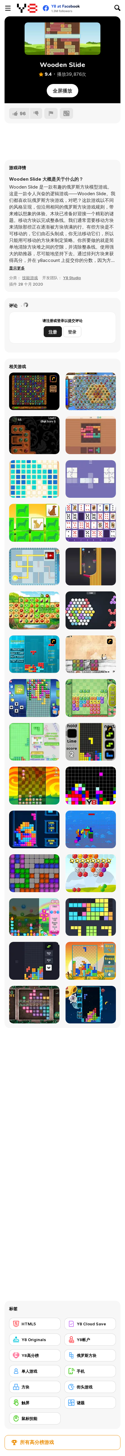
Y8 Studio (72, 277)
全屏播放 (62, 91)
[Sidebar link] (8, 8)
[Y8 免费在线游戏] (27, 8)
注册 (53, 331)
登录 (72, 331)
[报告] (51, 113)
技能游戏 (30, 277)
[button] (17, 268)
